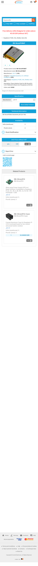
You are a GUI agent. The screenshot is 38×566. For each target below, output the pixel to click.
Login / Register (31, 2)
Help (34, 535)
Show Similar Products (27, 104)
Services (15, 535)
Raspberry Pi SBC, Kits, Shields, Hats (14, 38)
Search (33, 20)
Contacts (25, 535)
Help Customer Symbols (10, 549)
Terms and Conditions (9, 546)
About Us (19, 551)
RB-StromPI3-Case (22, 214)
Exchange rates (31, 549)
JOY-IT (8, 195)
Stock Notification (12, 132)
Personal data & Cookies (30, 546)
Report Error (9, 151)
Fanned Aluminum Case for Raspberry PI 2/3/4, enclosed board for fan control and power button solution (19, 224)
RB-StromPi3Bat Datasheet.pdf (11, 114)
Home (6, 535)
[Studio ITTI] (19, 559)
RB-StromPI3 (19, 179)
